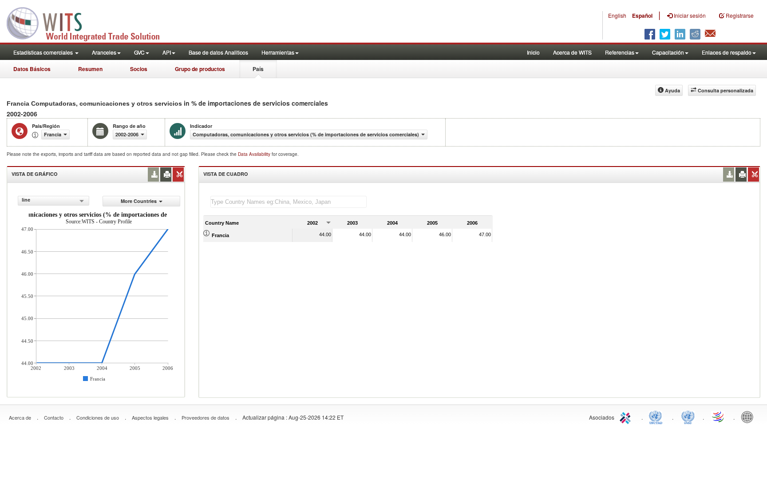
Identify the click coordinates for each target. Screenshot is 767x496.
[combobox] (53, 201)
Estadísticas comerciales (43, 52)
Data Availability (255, 154)
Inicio (533, 52)
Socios (138, 69)
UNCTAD (657, 416)
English (617, 15)
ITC (627, 416)
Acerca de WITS (572, 52)
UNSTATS (688, 416)
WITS (89, 22)
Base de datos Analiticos (218, 52)
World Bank (749, 416)
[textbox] (288, 202)
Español (642, 16)
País (258, 69)
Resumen (90, 69)
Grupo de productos (200, 69)
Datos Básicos (32, 69)
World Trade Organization (718, 416)
